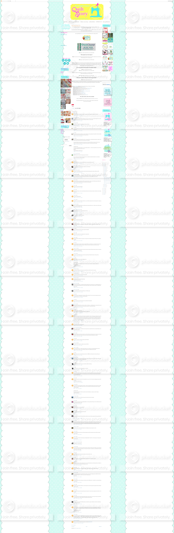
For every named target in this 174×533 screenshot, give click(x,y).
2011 (104, 191)
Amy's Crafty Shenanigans (77, 327)
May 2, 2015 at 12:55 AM (78, 424)
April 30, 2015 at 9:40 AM (78, 251)
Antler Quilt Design (83, 92)
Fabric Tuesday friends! (107, 178)
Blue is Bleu (83, 93)
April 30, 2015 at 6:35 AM (78, 144)
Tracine (74, 377)
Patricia (74, 189)
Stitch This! (84, 87)
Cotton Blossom (76, 174)
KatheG (74, 410)
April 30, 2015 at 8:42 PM (78, 375)
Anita (74, 127)
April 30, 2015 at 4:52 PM (78, 345)
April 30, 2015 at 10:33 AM (78, 266)
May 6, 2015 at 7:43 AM (77, 518)
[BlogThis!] (77, 108)
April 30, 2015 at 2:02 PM (78, 325)
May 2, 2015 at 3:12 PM (77, 455)
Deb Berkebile (75, 268)
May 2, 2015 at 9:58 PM (77, 465)
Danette (75, 495)
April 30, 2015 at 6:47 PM (78, 355)
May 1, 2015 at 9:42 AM (77, 408)
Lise (74, 362)
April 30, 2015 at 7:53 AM (78, 187)
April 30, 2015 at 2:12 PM (78, 330)
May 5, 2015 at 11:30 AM (78, 487)
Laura (74, 138)
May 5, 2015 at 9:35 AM (77, 482)
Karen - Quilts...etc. (76, 165)
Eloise (74, 242)
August (105, 171)
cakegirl (75, 400)
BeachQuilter (75, 357)
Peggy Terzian (75, 248)
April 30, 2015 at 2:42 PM (78, 340)
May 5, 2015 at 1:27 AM (77, 476)
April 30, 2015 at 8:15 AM (78, 207)
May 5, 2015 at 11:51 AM (78, 498)
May (104, 175)
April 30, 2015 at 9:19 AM (78, 240)
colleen (74, 467)
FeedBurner (67, 141)
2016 (104, 164)
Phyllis (74, 338)
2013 (104, 189)
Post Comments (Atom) (78, 528)
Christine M (75, 122)
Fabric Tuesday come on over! (107, 179)
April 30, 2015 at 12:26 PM (78, 312)
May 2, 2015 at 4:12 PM (77, 459)
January (105, 186)
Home (86, 526)
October (105, 169)
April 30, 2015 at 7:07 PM (78, 360)
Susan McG (75, 446)
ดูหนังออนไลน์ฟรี (76, 520)
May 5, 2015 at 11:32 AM (78, 493)
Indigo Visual (75, 347)
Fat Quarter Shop (89, 88)
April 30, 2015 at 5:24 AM (78, 120)
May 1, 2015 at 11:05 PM (78, 418)
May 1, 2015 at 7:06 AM (77, 403)
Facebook (87, 94)
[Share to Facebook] (79, 108)
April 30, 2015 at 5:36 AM (78, 130)
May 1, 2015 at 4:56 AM (77, 398)
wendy (74, 371)
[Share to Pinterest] (80, 108)
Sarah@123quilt (76, 283)
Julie (74, 132)
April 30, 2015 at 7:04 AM (78, 183)
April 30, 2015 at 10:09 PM (78, 382)
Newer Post (73, 526)
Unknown (75, 179)
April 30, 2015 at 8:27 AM (78, 226)
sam (74, 218)
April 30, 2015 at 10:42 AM (78, 271)
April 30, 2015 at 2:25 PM (78, 336)
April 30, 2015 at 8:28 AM (78, 230)
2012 (104, 190)
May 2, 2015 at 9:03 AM (77, 434)
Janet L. (75, 185)
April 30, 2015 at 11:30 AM (78, 301)
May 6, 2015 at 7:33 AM (77, 512)
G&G (74, 309)
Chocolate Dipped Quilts (84, 33)
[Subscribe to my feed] (67, 64)
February (105, 185)
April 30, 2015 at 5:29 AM (78, 125)
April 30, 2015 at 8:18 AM (78, 216)
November (105, 168)
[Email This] (76, 108)
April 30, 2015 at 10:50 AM (78, 281)
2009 (104, 194)
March (105, 184)
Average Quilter (75, 117)
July (104, 172)
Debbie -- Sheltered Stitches (77, 209)
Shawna (75, 452)
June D (74, 420)
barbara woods (75, 342)
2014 (104, 188)
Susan (74, 222)
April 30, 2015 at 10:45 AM (78, 275)
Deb (74, 457)
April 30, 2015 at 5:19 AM (78, 115)
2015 (104, 165)
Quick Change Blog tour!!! (76, 25)
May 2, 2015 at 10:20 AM (78, 444)
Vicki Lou (75, 414)
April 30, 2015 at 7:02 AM (78, 177)
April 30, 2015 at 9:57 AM (78, 260)
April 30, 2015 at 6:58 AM (78, 167)
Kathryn (75, 232)
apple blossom (75, 426)
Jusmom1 (75, 500)
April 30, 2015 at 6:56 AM (78, 163)
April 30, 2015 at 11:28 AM (78, 297)
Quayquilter (75, 472)
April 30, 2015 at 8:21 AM (78, 220)
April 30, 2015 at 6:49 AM (78, 151)
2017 (104, 163)
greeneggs (75, 384)
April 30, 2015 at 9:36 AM (78, 246)
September (105, 170)
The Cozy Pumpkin (76, 153)
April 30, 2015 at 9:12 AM (78, 235)
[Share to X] (78, 108)
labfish (74, 299)
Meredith (75, 461)
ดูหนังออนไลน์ (90, 521)
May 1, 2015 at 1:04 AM (77, 388)
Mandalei (82, 91)
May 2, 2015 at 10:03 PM (78, 470)
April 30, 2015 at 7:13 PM (78, 369)
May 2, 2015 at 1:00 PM (77, 450)
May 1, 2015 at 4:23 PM (77, 412)
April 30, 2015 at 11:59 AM (78, 307)
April (104, 176)
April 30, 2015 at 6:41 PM (78, 350)
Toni (74, 352)
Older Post (100, 526)
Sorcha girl (75, 253)
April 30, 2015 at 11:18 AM (78, 287)
